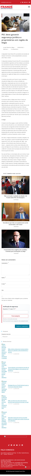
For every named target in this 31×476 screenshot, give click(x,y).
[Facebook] (22, 2)
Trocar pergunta (15, 316)
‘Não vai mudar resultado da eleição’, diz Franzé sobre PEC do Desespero (15, 196)
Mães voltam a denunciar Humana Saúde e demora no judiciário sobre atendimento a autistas (18, 350)
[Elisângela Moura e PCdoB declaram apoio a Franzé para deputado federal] (4, 387)
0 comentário (14, 49)
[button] (29, 7)
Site (2, 290)
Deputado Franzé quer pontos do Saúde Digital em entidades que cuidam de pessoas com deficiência (18, 419)
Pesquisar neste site (6, 334)
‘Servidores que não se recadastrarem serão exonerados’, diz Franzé (15, 223)
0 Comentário (16, 353)
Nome (4, 277)
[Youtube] (26, 2)
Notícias (5, 49)
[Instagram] (28, 2)
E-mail (4, 284)
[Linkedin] (29, 2)
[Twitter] (24, 2)
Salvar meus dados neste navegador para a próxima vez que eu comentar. (15, 299)
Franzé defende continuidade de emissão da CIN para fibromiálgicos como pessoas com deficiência (18, 369)
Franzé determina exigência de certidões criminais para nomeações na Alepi (15, 250)
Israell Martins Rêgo (8, 47)
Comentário (5, 263)
